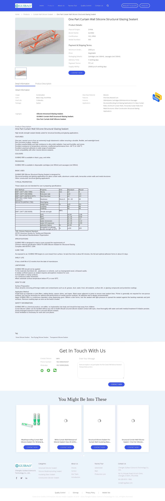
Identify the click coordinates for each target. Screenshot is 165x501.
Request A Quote (130, 6)
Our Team (74, 474)
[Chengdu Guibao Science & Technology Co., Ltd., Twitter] (21, 478)
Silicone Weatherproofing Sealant (50, 471)
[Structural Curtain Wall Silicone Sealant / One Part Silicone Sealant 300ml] (133, 420)
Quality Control (86, 5)
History (73, 468)
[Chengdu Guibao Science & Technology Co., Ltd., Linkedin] (26, 478)
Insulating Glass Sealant (46, 474)
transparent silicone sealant (59, 337)
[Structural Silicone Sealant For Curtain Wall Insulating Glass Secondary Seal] (99, 420)
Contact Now (76, 73)
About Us (61, 5)
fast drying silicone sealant (39, 337)
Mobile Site (106, 492)
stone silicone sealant (23, 337)
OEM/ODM (98, 468)
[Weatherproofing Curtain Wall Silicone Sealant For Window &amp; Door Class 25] (32, 420)
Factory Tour (72, 5)
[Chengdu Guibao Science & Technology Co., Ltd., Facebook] (16, 478)
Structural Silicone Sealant (47, 468)
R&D (96, 471)
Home (42, 5)
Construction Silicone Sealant (48, 478)
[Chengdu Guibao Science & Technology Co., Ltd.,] (43, 371)
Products (51, 5)
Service (73, 471)
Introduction (75, 477)
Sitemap (75, 492)
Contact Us (99, 5)
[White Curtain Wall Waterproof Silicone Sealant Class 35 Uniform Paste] (65, 420)
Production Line (100, 474)
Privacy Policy (90, 492)
